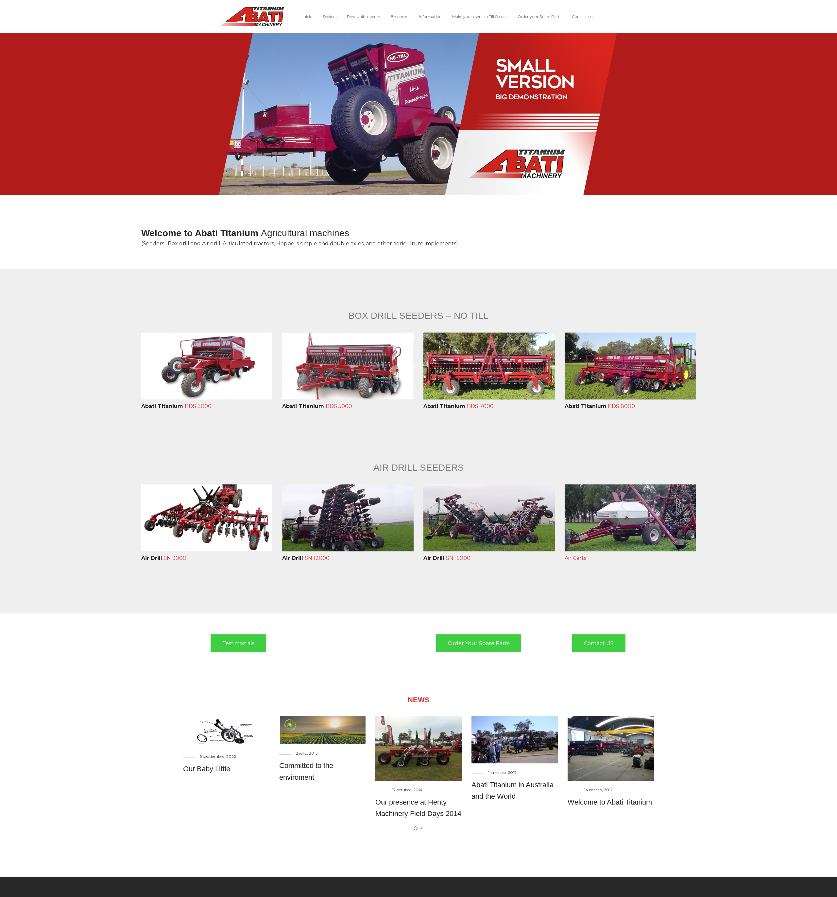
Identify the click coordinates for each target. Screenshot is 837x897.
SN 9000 (163, 558)
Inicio (307, 16)
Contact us (582, 16)
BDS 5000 (317, 406)
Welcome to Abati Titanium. (611, 802)
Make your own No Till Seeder (479, 16)
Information (430, 16)
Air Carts (575, 558)
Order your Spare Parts (539, 16)
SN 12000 (306, 558)
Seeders (329, 16)
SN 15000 (446, 558)
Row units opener (363, 16)
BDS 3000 (176, 406)
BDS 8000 (600, 406)
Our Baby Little (206, 769)
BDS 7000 (458, 406)
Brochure (399, 16)
